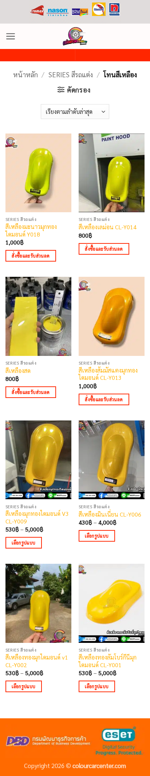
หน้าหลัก (25, 74)
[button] (10, 36)
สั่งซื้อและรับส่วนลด (31, 255)
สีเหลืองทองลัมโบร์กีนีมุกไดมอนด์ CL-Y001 (108, 661)
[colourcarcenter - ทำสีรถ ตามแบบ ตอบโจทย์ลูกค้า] (75, 36)
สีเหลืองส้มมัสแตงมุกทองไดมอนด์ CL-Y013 (108, 374)
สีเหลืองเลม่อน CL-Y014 (108, 227)
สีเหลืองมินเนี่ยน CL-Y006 (110, 514)
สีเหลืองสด (18, 370)
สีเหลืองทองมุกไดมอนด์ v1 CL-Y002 (36, 661)
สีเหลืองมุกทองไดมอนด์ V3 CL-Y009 (37, 517)
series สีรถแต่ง (70, 74)
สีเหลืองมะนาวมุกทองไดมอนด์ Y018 (31, 230)
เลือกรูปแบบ (23, 542)
